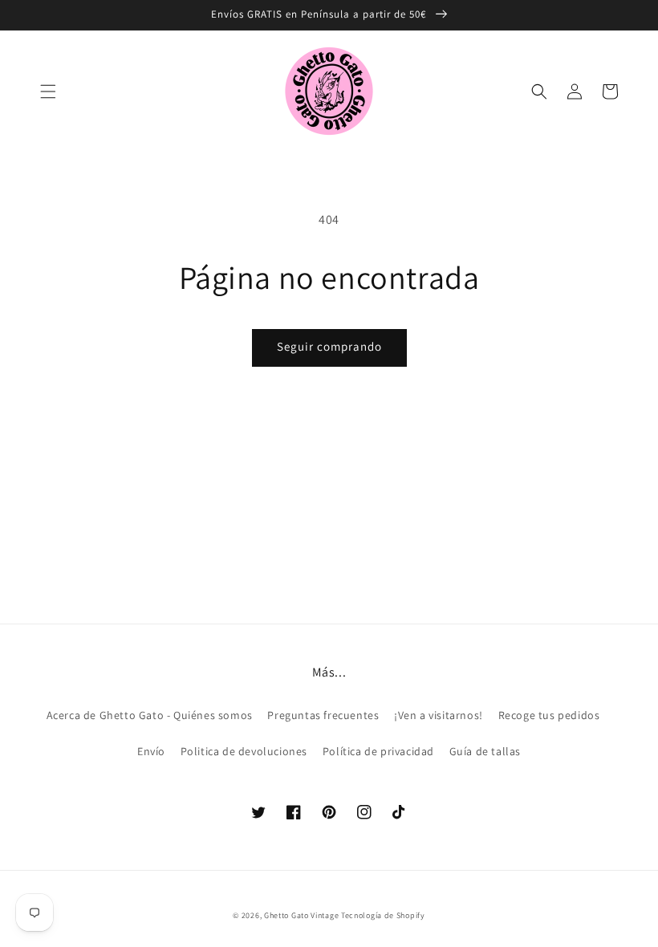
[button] (48, 91)
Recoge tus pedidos (549, 715)
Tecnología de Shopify (383, 915)
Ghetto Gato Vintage (301, 915)
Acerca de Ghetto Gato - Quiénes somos (150, 715)
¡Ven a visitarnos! (438, 715)
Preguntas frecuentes (323, 715)
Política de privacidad (378, 751)
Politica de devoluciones (244, 751)
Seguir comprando (329, 346)
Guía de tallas (485, 751)
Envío (151, 751)
